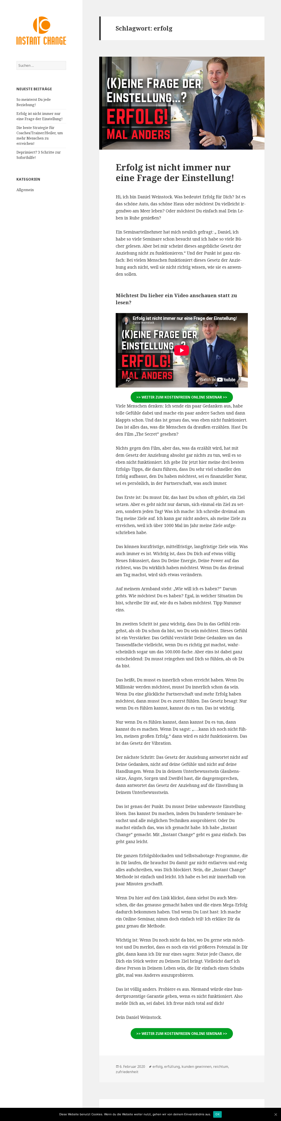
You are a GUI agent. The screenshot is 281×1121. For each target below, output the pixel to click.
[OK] (275, 1114)
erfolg (157, 1066)
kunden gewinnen (196, 1066)
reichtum (220, 1066)
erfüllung (172, 1066)
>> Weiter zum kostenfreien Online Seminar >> (181, 397)
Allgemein (25, 189)
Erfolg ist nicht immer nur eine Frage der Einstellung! (175, 172)
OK (217, 1114)
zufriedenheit (127, 1071)
